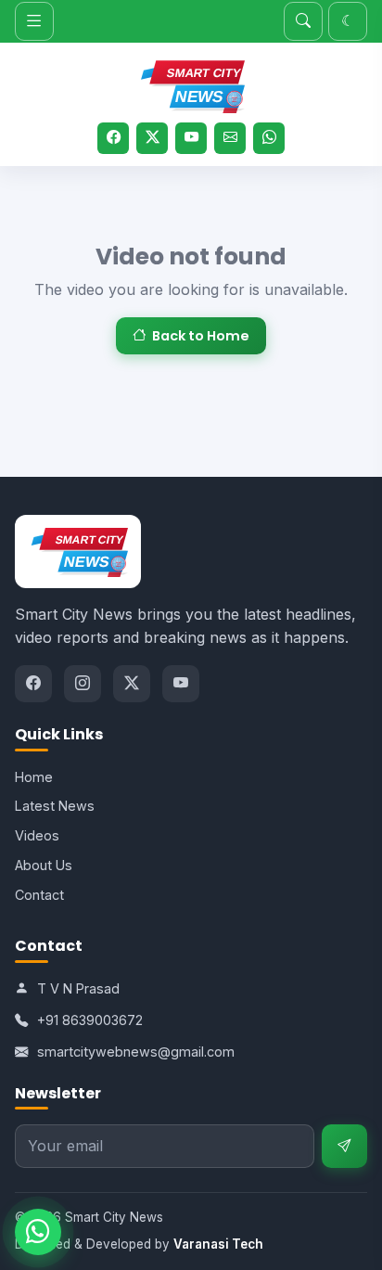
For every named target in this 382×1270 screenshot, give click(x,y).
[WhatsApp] (269, 138)
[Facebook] (113, 138)
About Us (43, 865)
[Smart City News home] (190, 83)
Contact (39, 895)
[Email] (230, 138)
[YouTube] (191, 138)
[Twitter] (152, 138)
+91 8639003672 (90, 1020)
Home (34, 777)
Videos (37, 835)
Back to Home (200, 336)
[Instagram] (82, 683)
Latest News (55, 806)
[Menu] (34, 21)
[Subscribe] (344, 1146)
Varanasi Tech (218, 1244)
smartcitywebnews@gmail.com (136, 1051)
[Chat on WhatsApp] (38, 1232)
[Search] (303, 21)
